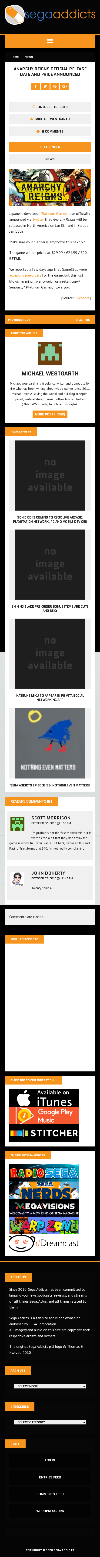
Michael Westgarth (52, 119)
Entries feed (50, 1477)
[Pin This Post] (55, 86)
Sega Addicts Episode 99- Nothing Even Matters (50, 785)
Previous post (19, 320)
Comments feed (50, 1494)
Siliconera (82, 298)
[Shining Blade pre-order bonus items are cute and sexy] (50, 596)
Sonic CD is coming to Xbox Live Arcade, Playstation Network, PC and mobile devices (50, 519)
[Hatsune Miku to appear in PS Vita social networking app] (50, 685)
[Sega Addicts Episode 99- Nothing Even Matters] (50, 775)
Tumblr (53, 404)
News (50, 159)
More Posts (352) (50, 414)
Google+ (71, 404)
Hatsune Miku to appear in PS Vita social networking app (50, 697)
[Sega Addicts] (50, 15)
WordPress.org (50, 1511)
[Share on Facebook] (36, 86)
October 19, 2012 (53, 107)
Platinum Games (54, 213)
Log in (50, 1460)
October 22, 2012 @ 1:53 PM (51, 823)
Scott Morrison (50, 818)
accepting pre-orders (25, 275)
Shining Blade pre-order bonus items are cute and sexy (50, 608)
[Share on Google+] (64, 86)
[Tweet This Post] (45, 86)
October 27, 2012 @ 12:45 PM (52, 878)
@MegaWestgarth (34, 404)
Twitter (38, 219)
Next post (84, 320)
